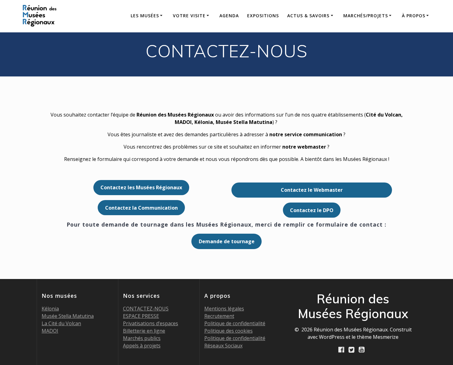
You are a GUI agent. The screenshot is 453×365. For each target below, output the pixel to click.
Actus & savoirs (308, 15)
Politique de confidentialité (234, 323)
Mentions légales (224, 308)
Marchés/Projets (365, 15)
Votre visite (189, 15)
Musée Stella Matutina (68, 316)
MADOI (50, 330)
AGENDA (229, 15)
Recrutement (219, 316)
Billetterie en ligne (144, 330)
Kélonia (50, 308)
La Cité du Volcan (61, 323)
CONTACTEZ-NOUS (146, 308)
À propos (413, 15)
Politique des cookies (228, 330)
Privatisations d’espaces (150, 323)
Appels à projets (142, 345)
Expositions (263, 15)
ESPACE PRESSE (141, 316)
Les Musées (145, 15)
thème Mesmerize (377, 337)
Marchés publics (142, 338)
